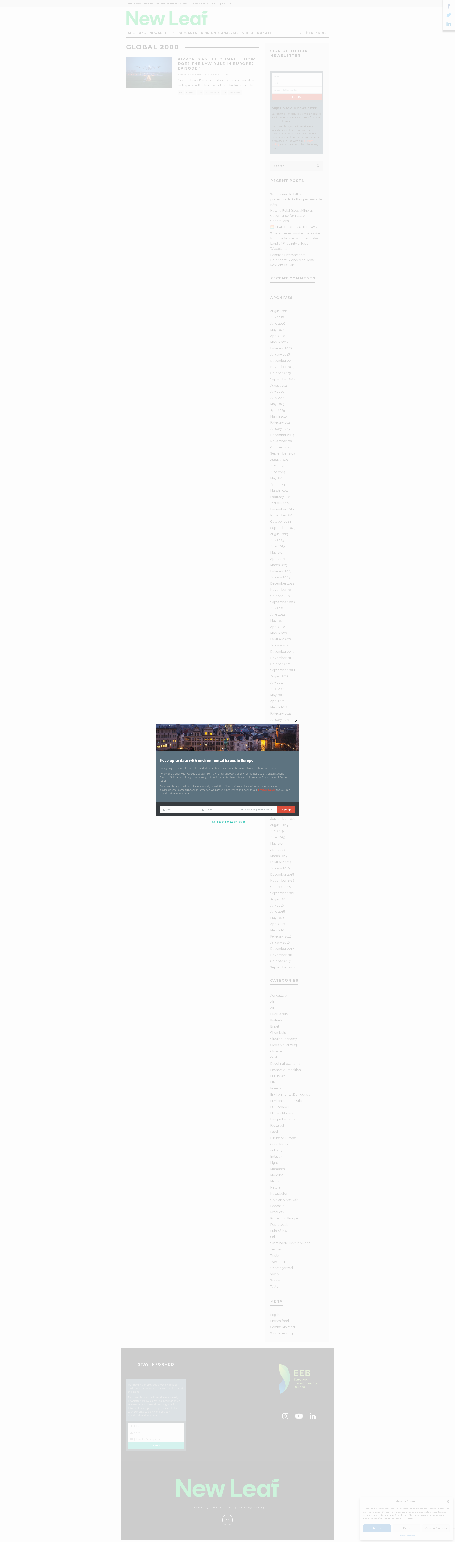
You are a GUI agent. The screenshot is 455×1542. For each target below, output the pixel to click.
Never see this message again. (227, 821)
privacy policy (266, 789)
